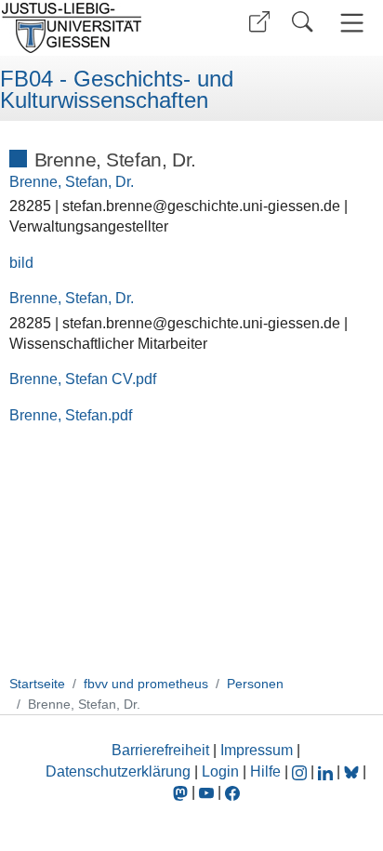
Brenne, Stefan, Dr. (71, 182)
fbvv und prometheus (146, 683)
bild (21, 263)
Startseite (37, 683)
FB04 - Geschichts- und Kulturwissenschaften (116, 90)
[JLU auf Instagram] (301, 771)
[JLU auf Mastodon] (182, 792)
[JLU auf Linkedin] (327, 771)
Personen (255, 683)
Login (222, 771)
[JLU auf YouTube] (206, 792)
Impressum (256, 750)
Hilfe (265, 771)
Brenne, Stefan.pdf (70, 415)
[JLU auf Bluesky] (353, 771)
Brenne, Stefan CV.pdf (82, 379)
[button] (259, 22)
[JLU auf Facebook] (232, 792)
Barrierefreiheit (160, 750)
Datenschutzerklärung (118, 771)
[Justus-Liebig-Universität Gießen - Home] (93, 28)
